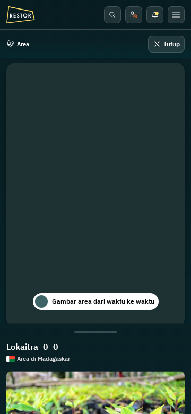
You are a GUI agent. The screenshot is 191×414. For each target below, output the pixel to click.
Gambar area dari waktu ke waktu (103, 301)
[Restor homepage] (20, 14)
